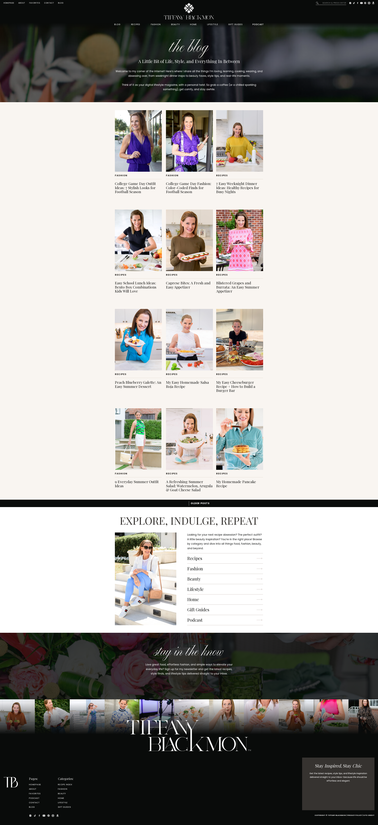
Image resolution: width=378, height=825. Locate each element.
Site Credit (368, 815)
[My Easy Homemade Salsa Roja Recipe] (189, 339)
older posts (200, 503)
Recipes (222, 175)
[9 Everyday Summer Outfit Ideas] (138, 439)
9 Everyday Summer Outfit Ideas (137, 483)
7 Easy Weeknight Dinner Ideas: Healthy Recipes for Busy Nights (237, 187)
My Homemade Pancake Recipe (236, 483)
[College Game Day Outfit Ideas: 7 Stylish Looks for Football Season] (138, 141)
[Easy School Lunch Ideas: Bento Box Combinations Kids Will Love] (138, 240)
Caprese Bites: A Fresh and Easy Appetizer (188, 284)
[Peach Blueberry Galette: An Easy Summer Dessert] (138, 339)
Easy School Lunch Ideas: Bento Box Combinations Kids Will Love (135, 286)
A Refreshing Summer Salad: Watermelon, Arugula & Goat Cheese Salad (189, 485)
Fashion (121, 175)
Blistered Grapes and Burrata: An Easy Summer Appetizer (237, 286)
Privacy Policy (354, 815)
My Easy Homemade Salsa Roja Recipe (187, 384)
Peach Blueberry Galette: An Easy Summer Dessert (138, 384)
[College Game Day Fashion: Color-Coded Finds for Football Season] (189, 141)
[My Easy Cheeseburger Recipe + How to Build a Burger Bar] (239, 339)
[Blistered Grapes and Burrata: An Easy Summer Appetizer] (239, 240)
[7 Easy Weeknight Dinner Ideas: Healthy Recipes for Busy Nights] (239, 141)
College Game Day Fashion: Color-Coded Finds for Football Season (188, 187)
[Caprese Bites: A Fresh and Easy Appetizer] (189, 240)
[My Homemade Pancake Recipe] (239, 439)
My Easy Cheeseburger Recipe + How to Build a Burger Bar (235, 386)
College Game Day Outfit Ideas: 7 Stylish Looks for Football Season (135, 187)
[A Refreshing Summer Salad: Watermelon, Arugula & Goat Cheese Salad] (189, 439)
